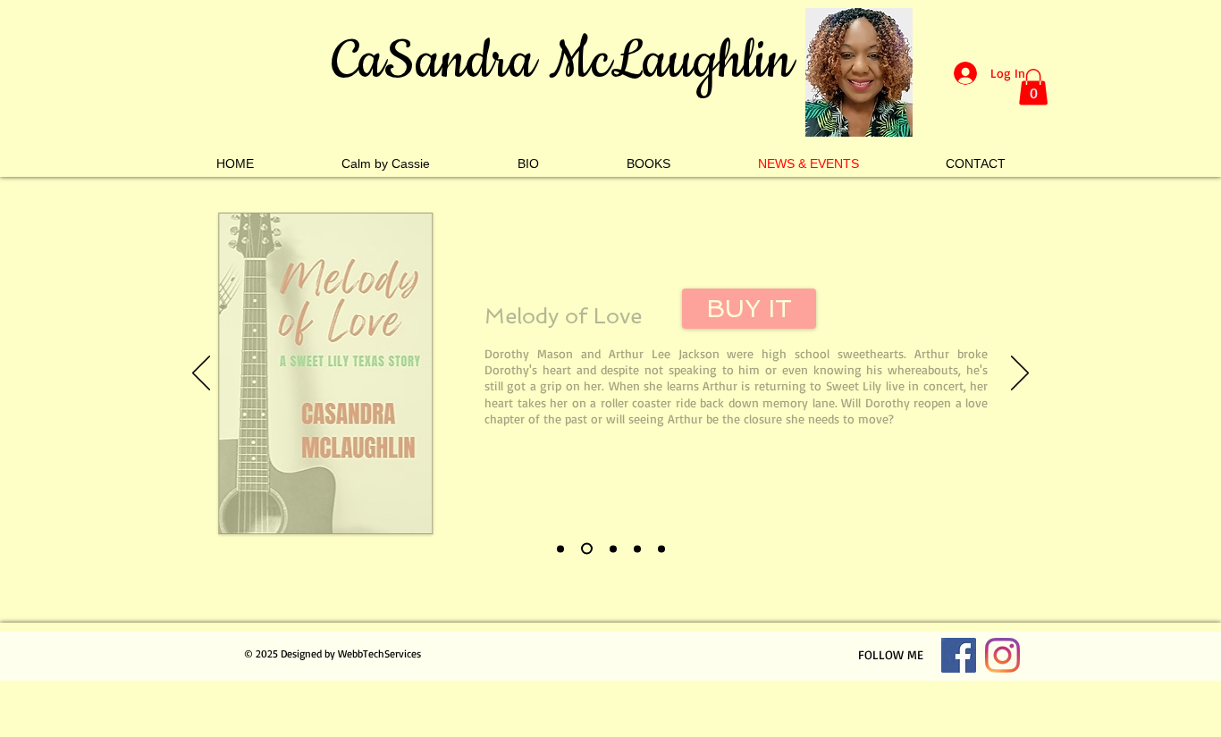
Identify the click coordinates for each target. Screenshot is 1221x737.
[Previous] (201, 374)
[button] (1033, 87)
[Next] (1020, 374)
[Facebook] (958, 655)
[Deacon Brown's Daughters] (637, 548)
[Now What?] (613, 548)
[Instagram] (1002, 655)
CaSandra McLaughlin (562, 61)
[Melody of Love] (587, 549)
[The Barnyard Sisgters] (560, 548)
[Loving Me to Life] (661, 548)
